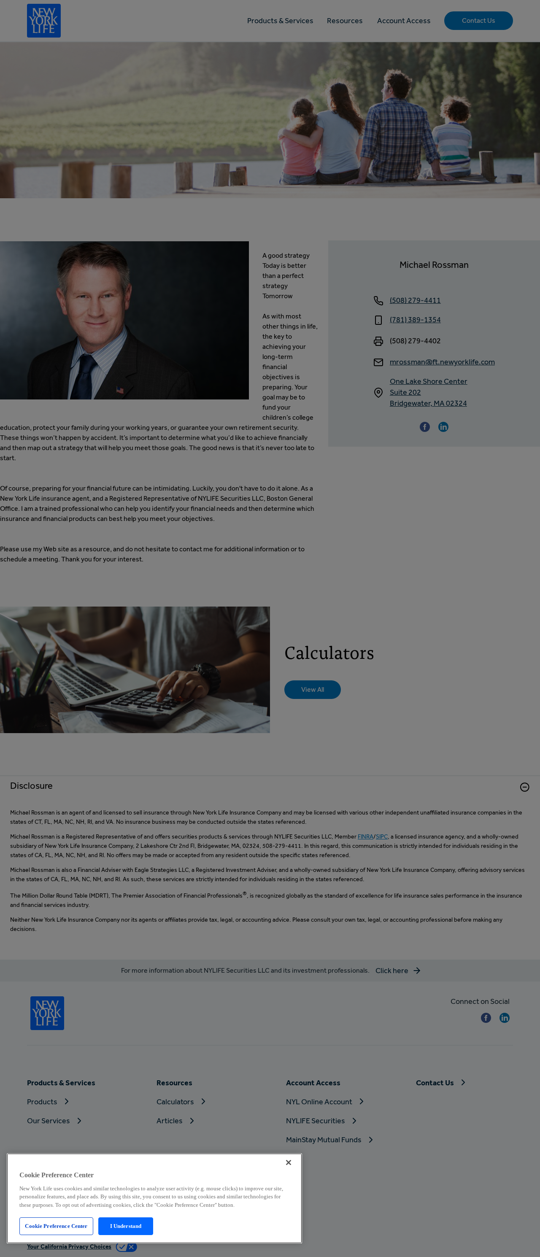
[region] (154, 1198)
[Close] (288, 1162)
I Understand (126, 1226)
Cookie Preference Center (56, 1226)
